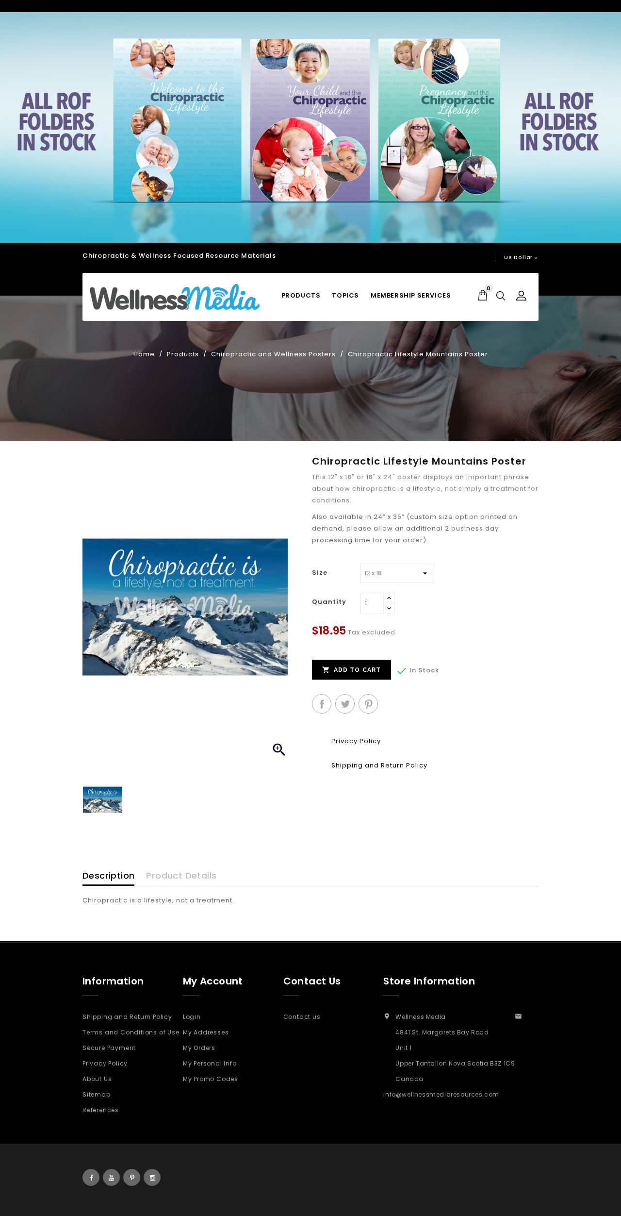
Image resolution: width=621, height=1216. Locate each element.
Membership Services (411, 295)
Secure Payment (109, 1048)
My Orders (199, 1048)
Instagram (152, 1177)
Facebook (91, 1177)
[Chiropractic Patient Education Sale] (310, 127)
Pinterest (368, 704)
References (100, 1110)
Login (192, 1017)
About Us (97, 1079)
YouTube (111, 1177)
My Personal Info (210, 1063)
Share (321, 704)
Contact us (302, 1017)
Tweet (345, 704)
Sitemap (96, 1094)
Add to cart (351, 670)
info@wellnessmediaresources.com (441, 1094)
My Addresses (206, 1032)
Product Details (181, 875)
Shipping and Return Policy (127, 1017)
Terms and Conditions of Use (131, 1032)
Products (301, 295)
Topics (345, 295)
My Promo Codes (210, 1079)
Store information (429, 981)
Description (108, 875)
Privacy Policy (105, 1063)
